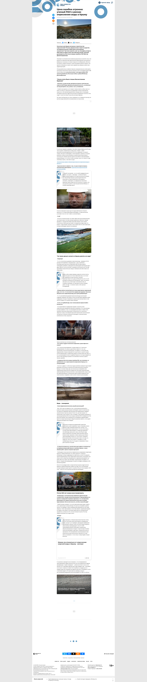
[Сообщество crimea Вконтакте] (69, 654)
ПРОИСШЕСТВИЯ (76, 658)
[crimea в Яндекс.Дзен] (73, 654)
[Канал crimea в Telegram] (64, 654)
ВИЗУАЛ (82, 658)
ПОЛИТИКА (65, 658)
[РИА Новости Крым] (63, 5)
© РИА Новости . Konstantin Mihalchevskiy (63, 39)
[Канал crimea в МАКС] (82, 654)
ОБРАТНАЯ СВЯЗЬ (81, 661)
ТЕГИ (91, 661)
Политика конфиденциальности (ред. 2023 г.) (42, 673)
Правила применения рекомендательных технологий (44, 674)
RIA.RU (87, 661)
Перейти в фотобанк (72, 39)
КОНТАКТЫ (73, 661)
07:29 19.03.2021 (59, 17)
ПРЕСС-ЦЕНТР (63, 661)
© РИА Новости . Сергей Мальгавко (62, 253)
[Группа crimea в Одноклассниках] (78, 654)
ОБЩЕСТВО (70, 658)
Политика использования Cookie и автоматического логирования (44, 672)
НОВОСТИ (57, 661)
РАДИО (68, 661)
